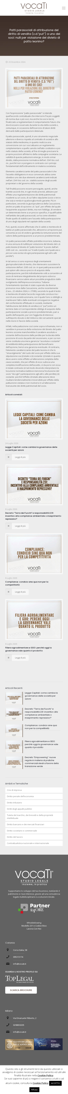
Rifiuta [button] (34, 1089)
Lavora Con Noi (34, 928)
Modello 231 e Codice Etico (34, 925)
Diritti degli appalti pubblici (19, 808)
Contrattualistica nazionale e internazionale (28, 843)
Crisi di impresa (14, 790)
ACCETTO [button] (55, 1083)
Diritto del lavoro (15, 837)
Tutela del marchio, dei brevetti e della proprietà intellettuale (30, 817)
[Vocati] (34, 8)
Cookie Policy (45, 1075)
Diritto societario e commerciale (22, 830)
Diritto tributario (14, 802)
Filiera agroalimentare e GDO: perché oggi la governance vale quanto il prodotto (28, 649)
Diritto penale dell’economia (20, 796)
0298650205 (18, 1025)
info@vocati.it (19, 963)
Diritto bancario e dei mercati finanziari (25, 824)
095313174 (18, 957)
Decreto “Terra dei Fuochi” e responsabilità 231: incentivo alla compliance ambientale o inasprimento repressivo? (33, 515)
